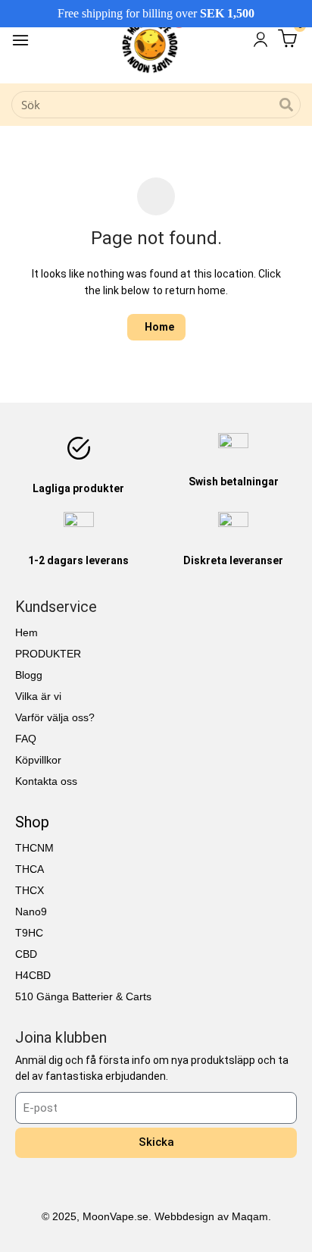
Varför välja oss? (55, 717)
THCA (29, 869)
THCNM (34, 848)
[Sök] (286, 105)
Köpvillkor (38, 760)
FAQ (25, 739)
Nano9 (31, 911)
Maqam (250, 1216)
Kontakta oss (46, 781)
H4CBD (33, 975)
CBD (26, 954)
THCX (29, 890)
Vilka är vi (38, 696)
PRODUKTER (48, 654)
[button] (20, 42)
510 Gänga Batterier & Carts (83, 996)
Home (159, 327)
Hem (26, 632)
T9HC (29, 933)
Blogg (28, 675)
